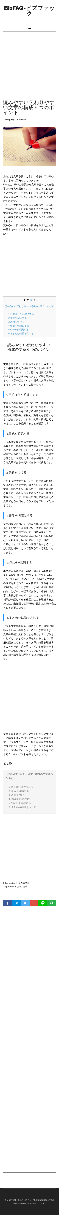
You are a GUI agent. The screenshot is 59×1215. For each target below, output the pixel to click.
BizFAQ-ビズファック (29, 11)
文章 (19, 886)
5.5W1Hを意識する (18, 329)
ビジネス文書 (22, 883)
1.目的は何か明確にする (21, 314)
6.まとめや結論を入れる (21, 333)
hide (32, 300)
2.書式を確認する (17, 318)
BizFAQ (27, 1200)
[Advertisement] (29, 62)
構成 (25, 886)
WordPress (32, 1203)
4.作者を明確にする (18, 325)
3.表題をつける (16, 321)
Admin (43, 1203)
